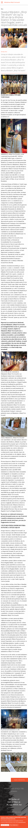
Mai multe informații (22, 822)
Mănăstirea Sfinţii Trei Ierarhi (12, 2)
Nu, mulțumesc (14, 825)
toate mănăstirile (19, 780)
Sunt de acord (5, 825)
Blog (2, 8)
